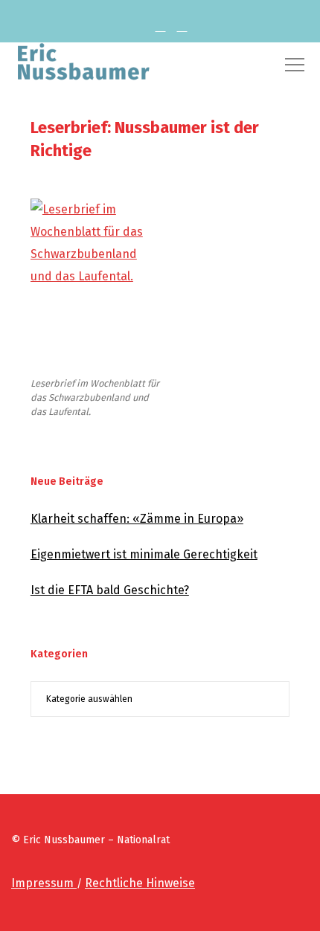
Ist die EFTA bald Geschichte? (110, 590)
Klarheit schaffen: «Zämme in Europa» (137, 519)
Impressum (44, 883)
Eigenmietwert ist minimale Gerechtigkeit (144, 554)
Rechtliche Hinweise (140, 883)
